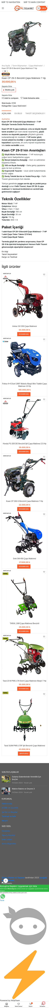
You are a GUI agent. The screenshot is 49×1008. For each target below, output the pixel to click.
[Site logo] (24, 8)
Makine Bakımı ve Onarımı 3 (23, 789)
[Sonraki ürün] (7, 71)
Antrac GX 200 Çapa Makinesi (24, 326)
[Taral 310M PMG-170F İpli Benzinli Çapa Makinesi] (24, 717)
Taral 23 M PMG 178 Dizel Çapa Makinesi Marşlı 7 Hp (24, 681)
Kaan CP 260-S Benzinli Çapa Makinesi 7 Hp (24, 501)
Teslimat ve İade (9, 816)
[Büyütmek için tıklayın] (5, 880)
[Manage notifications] (43, 1003)
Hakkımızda (7, 803)
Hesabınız (6, 831)
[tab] (6, 113)
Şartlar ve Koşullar (9, 812)
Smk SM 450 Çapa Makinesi (24, 559)
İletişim (5, 820)
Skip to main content (34, 2)
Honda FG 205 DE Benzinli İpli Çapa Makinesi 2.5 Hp (24, 444)
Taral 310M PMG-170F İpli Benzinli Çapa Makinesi (24, 746)
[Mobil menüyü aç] (3, 8)
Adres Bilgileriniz (9, 843)
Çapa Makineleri (36, 66)
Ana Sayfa (6, 66)
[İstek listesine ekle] (44, 275)
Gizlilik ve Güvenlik (10, 808)
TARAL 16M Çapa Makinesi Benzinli (24, 623)
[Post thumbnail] (6, 780)
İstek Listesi (7, 839)
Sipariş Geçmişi (8, 835)
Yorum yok (28, 783)
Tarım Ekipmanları (19, 66)
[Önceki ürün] (3, 71)
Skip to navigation (10, 2)
